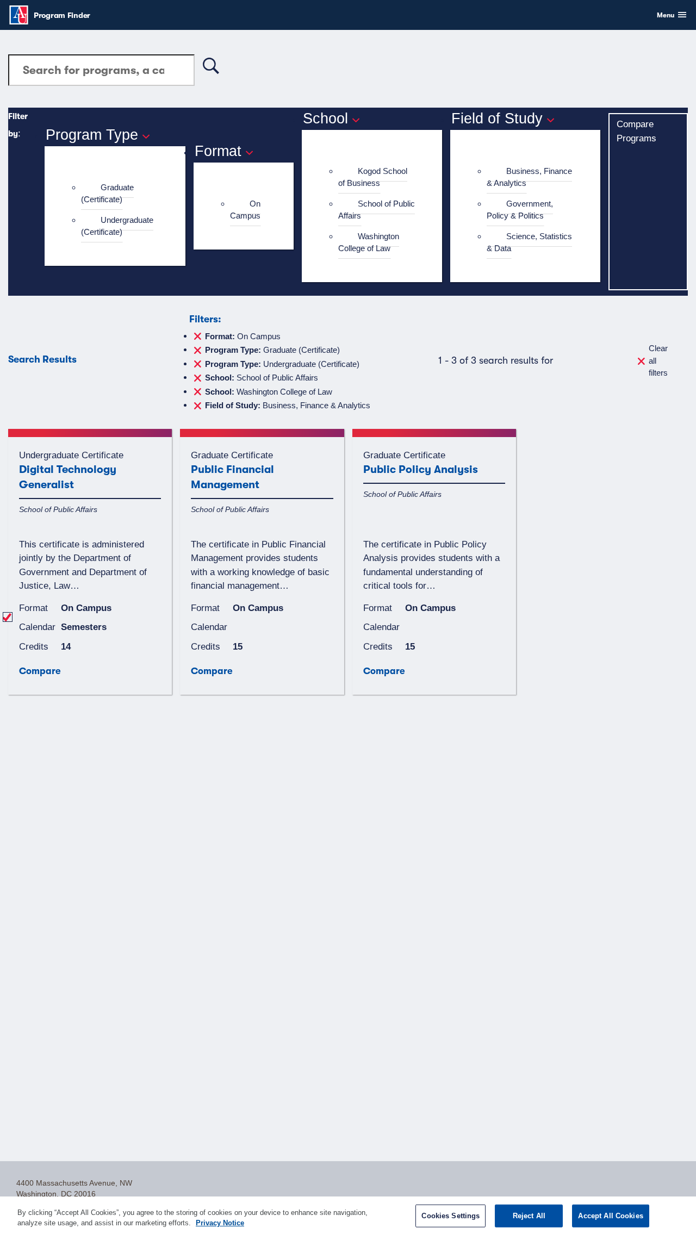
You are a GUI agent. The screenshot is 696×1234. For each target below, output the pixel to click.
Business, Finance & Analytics (529, 177)
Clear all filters (658, 360)
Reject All (529, 1216)
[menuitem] (119, 194)
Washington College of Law (368, 242)
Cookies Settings (450, 1216)
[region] (348, 1215)
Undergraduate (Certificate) (117, 226)
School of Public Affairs (376, 210)
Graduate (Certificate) (107, 193)
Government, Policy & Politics (520, 210)
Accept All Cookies (610, 1216)
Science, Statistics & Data (529, 242)
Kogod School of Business (372, 177)
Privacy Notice (220, 1223)
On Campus (245, 210)
